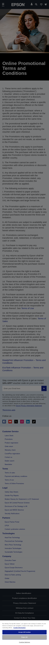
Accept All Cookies (24, 632)
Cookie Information (19, 627)
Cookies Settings (24, 642)
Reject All (24, 637)
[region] (24, 632)
